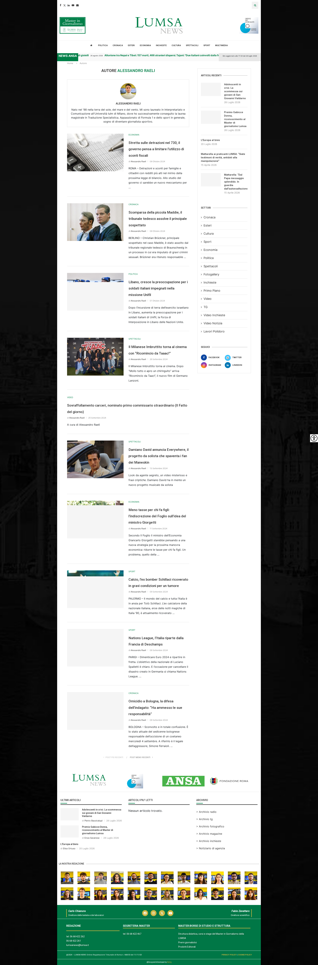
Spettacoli (192, 45)
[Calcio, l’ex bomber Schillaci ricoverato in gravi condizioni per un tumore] (95, 589)
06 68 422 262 (77, 936)
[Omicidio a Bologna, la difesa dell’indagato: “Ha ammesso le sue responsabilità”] (95, 711)
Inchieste (161, 45)
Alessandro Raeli (128, 103)
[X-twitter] (162, 913)
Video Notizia (213, 323)
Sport (206, 45)
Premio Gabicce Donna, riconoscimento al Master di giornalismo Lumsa (235, 119)
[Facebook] (60, 5)
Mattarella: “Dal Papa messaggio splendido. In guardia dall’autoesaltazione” (235, 181)
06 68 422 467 (134, 934)
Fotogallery (211, 274)
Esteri (131, 45)
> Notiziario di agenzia (210, 848)
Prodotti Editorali (187, 946)
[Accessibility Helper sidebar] (314, 438)
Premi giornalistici (187, 942)
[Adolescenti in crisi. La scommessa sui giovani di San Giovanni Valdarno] (211, 89)
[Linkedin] (68, 5)
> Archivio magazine (209, 833)
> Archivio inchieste (208, 841)
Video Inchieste (214, 315)
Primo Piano (212, 290)
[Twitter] (64, 5)
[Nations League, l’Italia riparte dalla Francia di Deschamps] (95, 648)
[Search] (255, 5)
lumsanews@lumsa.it (77, 945)
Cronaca (118, 45)
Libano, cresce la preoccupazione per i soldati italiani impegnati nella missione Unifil (158, 288)
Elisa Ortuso (69, 848)
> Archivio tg (204, 819)
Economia (145, 45)
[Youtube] (73, 5)
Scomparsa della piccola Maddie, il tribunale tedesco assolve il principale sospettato (158, 218)
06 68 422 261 (73, 940)
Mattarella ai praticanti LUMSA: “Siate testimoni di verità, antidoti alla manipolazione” (223, 157)
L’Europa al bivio (210, 140)
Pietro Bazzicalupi (93, 820)
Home (70, 63)
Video (208, 298)
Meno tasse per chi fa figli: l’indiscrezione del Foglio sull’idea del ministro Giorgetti (157, 516)
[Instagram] (154, 913)
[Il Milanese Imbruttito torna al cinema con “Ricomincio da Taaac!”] (95, 356)
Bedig (169, 962)
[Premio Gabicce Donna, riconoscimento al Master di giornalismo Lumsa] (211, 117)
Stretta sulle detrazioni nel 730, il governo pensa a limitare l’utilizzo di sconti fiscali (156, 149)
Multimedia (221, 45)
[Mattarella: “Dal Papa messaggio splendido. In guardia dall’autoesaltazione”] (211, 179)
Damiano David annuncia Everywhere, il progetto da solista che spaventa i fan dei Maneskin (159, 456)
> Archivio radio (206, 811)
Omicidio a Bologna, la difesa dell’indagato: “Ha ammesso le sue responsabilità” (155, 707)
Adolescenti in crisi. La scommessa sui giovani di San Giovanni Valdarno (235, 91)
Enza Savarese (92, 837)
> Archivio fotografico (210, 826)
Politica (103, 45)
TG (206, 307)
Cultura (176, 45)
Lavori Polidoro (214, 331)
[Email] (77, 5)
